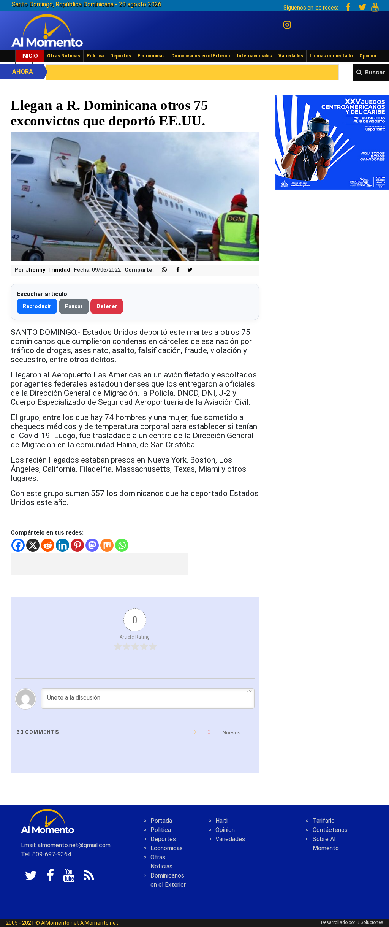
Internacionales (254, 56)
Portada (161, 820)
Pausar (74, 306)
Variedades (290, 56)
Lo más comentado (331, 56)
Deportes (120, 56)
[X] (33, 545)
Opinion (225, 830)
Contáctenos (330, 830)
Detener (106, 306)
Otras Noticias (63, 56)
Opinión (367, 56)
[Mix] (107, 545)
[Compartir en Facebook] (174, 270)
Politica (160, 830)
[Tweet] (187, 270)
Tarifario (324, 820)
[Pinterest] (77, 545)
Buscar (375, 72)
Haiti (221, 820)
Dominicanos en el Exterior (201, 56)
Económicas (151, 56)
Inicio (29, 55)
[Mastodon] (92, 545)
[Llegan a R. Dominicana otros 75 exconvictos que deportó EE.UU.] (135, 195)
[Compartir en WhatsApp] (161, 270)
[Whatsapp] (121, 545)
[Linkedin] (62, 545)
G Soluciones (369, 922)
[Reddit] (47, 545)
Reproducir (37, 306)
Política (95, 56)
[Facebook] (18, 545)
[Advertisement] (99, 564)
